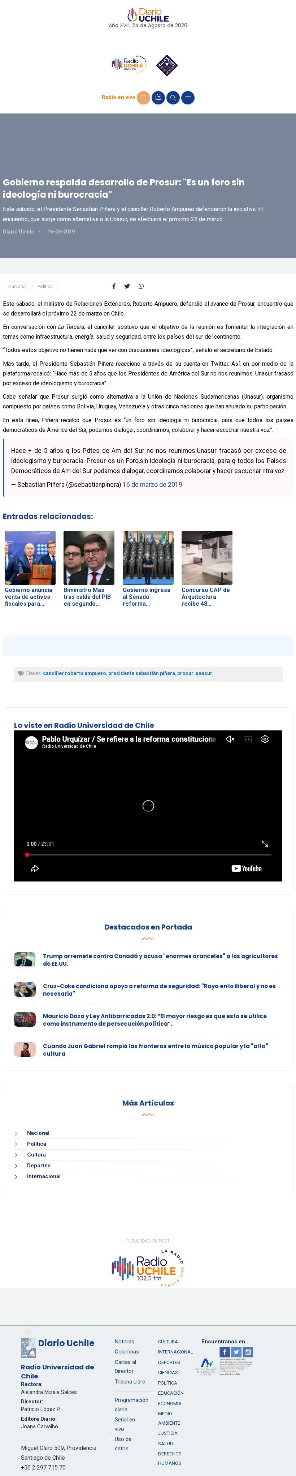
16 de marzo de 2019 (152, 484)
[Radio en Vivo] (143, 97)
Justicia (168, 1433)
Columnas (127, 1351)
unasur (204, 673)
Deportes (39, 1165)
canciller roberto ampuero (74, 673)
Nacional (17, 286)
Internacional (44, 1176)
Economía (170, 1403)
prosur (185, 673)
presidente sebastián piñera (141, 673)
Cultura (36, 1154)
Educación (171, 1393)
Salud (165, 1443)
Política (45, 286)
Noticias (124, 1341)
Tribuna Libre (130, 1381)
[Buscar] (173, 97)
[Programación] (158, 97)
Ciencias (168, 1372)
